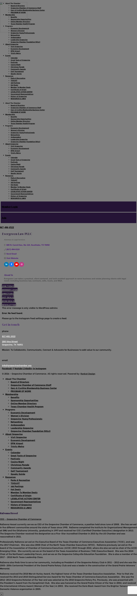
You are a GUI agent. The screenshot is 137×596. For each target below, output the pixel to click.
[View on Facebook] (11, 266)
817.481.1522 (8, 336)
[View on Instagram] (21, 266)
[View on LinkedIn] (6, 266)
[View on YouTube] (16, 266)
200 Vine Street (10, 341)
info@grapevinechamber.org (16, 365)
